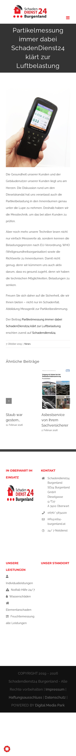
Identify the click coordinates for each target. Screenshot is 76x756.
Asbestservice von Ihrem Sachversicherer (55, 420)
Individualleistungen (19, 583)
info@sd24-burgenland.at (56, 521)
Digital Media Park (50, 705)
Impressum (55, 689)
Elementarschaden (18, 610)
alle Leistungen (16, 623)
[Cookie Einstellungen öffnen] (7, 751)
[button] (9, 401)
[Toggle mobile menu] (68, 18)
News (27, 344)
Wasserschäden (20, 596)
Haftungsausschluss (25, 697)
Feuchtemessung (22, 616)
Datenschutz (55, 697)
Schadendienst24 (43, 333)
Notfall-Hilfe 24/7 (22, 590)
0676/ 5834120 (57, 512)
